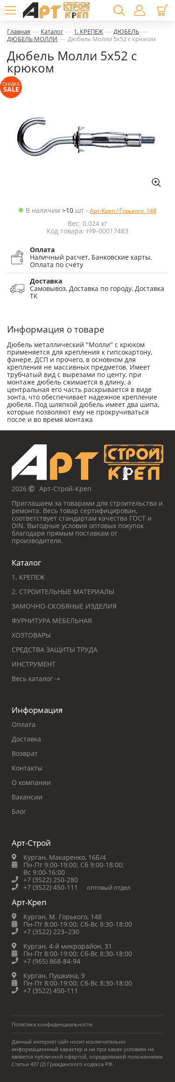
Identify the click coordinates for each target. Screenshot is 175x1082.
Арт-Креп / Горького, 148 (123, 211)
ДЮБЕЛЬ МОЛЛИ (32, 39)
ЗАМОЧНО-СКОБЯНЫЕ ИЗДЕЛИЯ (64, 606)
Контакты (27, 767)
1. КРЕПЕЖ (88, 31)
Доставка (26, 738)
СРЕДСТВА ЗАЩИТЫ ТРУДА (55, 649)
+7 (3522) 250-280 (50, 879)
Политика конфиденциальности (52, 1024)
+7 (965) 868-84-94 (51, 961)
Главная (18, 31)
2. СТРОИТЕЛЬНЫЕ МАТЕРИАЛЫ (63, 591)
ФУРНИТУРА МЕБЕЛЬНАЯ (52, 620)
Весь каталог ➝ (36, 678)
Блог (19, 811)
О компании (31, 782)
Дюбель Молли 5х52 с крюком (112, 39)
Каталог (52, 31)
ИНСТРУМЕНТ (34, 664)
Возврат (25, 753)
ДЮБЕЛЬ (126, 31)
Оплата (23, 724)
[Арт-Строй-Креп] (87, 464)
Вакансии (27, 796)
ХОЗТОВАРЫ (31, 635)
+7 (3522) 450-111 (50, 887)
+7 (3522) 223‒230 (51, 931)
